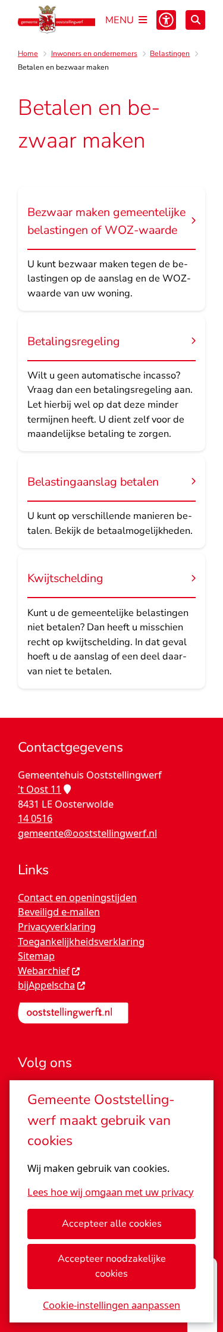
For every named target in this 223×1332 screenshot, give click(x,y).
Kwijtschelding (65, 578)
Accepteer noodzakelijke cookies (112, 1266)
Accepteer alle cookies (112, 1223)
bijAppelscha (46, 985)
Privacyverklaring (57, 926)
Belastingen (170, 53)
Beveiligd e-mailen (59, 911)
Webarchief (44, 970)
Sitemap (36, 955)
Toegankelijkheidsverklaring (81, 941)
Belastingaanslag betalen (93, 482)
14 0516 (35, 818)
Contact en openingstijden (77, 897)
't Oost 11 (39, 789)
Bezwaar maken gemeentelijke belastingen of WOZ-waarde (106, 220)
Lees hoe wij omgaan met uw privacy (110, 1192)
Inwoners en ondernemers (94, 53)
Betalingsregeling (73, 341)
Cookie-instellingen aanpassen (111, 1305)
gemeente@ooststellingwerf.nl (87, 833)
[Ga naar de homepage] (56, 19)
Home (28, 53)
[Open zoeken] (195, 20)
